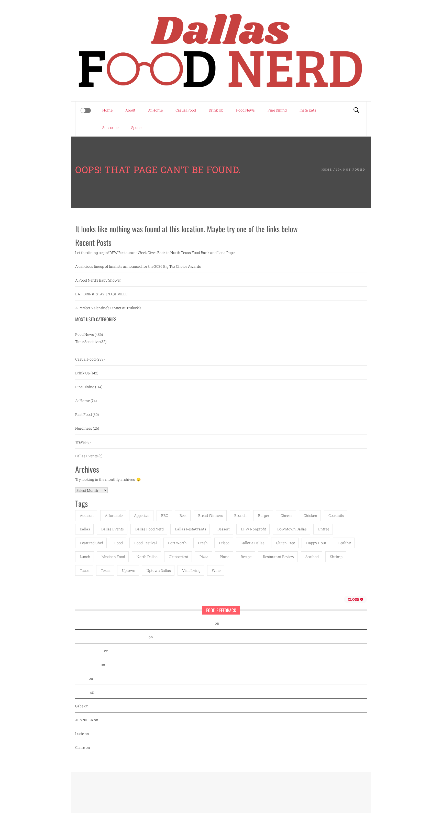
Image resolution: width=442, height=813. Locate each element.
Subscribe (110, 127)
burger (263, 515)
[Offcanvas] (86, 110)
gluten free (285, 542)
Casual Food (185, 110)
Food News (245, 110)
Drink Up (216, 110)
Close (354, 599)
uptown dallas (159, 570)
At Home (155, 110)
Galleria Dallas (252, 542)
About (130, 110)
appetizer (142, 515)
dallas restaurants (190, 529)
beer (183, 515)
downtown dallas (292, 529)
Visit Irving (191, 570)
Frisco (224, 542)
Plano (224, 556)
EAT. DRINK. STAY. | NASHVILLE (101, 294)
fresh (203, 542)
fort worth (177, 542)
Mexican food (113, 556)
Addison (87, 515)
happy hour (316, 542)
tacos (85, 570)
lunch (85, 556)
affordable (114, 515)
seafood (312, 556)
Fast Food (83, 414)
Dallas (85, 529)
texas (105, 570)
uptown (128, 570)
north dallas (147, 556)
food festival (145, 542)
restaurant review (278, 556)
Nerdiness (83, 428)
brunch (240, 515)
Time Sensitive (87, 341)
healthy (344, 542)
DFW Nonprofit (253, 529)
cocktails (336, 515)
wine (216, 570)
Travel (80, 442)
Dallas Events (86, 455)
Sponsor (138, 127)
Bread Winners (210, 515)
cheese (286, 515)
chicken (310, 515)
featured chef (91, 542)
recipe (246, 556)
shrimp (336, 556)
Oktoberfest (178, 556)
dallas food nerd (149, 529)
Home (107, 110)
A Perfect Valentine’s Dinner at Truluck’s (108, 307)
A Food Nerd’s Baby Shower (98, 280)
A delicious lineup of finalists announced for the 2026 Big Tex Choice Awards (138, 266)
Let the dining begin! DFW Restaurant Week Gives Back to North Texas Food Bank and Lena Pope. (155, 252)
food (118, 542)
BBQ (164, 515)
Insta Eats (308, 110)
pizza (204, 556)
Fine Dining (277, 110)
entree (323, 529)
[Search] (356, 110)
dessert (223, 529)
